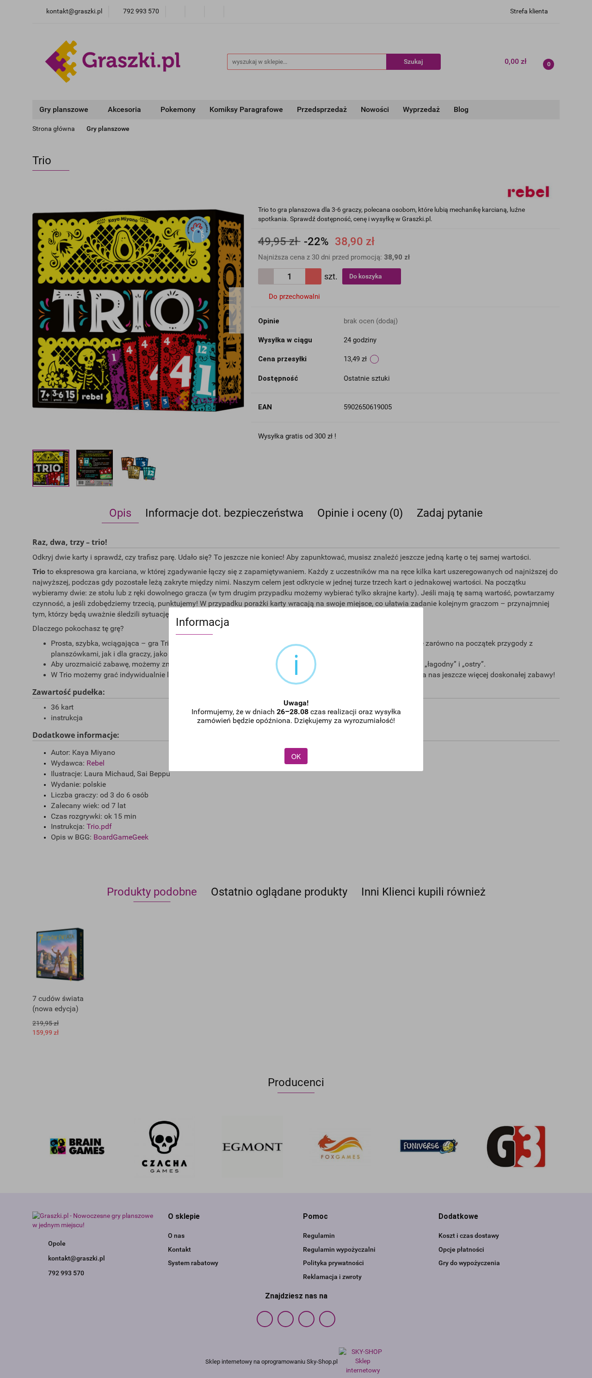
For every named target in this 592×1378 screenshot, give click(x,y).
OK (296, 756)
